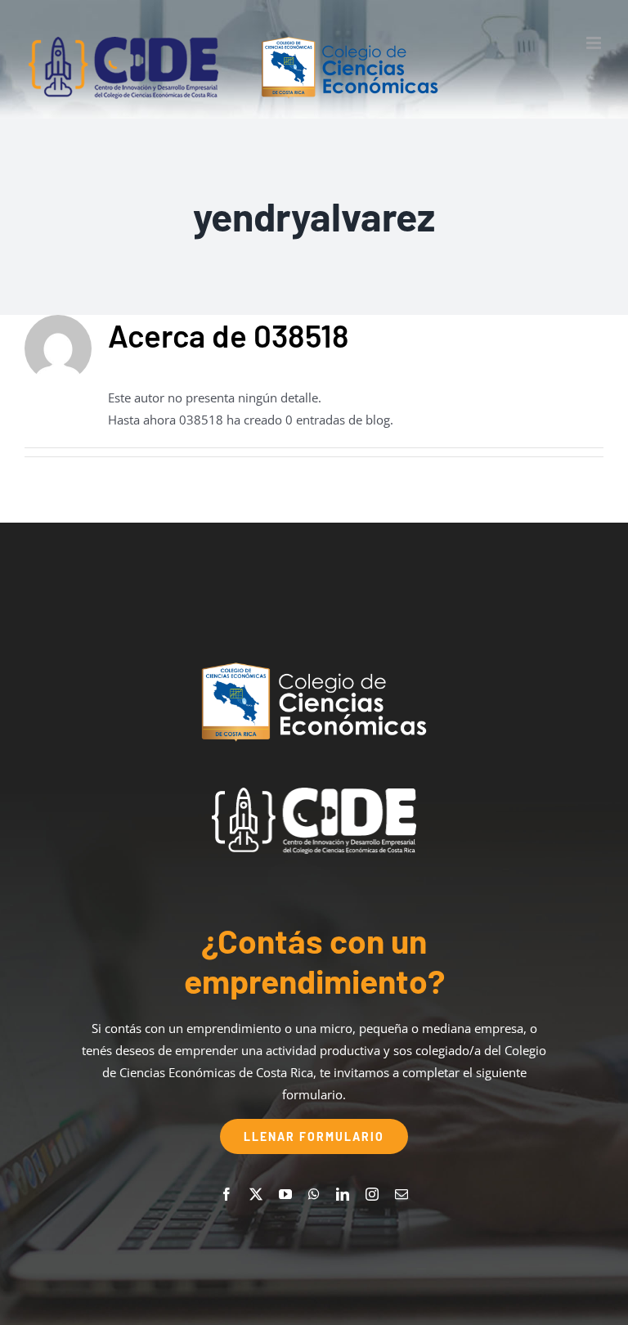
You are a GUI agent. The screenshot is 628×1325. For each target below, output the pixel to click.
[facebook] (226, 1194)
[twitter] (255, 1194)
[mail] (401, 1194)
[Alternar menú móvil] (594, 43)
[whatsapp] (314, 1194)
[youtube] (285, 1194)
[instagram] (372, 1194)
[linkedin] (342, 1194)
